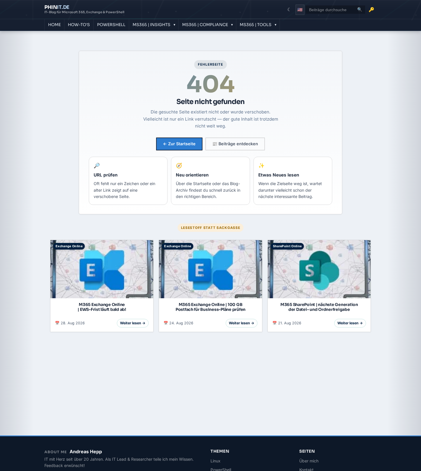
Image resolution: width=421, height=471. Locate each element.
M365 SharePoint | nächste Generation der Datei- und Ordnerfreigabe (319, 307)
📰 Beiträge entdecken (235, 143)
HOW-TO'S (79, 24)
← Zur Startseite (179, 143)
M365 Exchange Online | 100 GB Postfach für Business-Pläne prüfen (210, 307)
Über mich (308, 460)
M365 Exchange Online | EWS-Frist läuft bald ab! (102, 307)
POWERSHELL (111, 24)
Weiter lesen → (132, 323)
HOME (54, 24)
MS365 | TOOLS (256, 24)
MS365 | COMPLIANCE (205, 24)
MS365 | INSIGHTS (151, 24)
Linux (215, 460)
